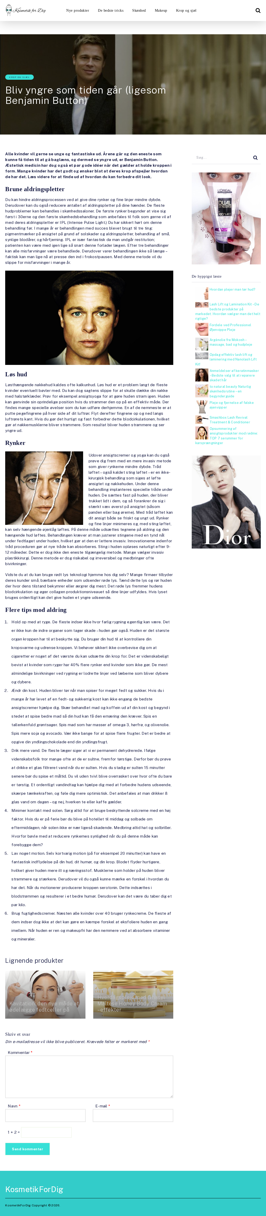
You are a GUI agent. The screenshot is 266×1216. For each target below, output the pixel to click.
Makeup (161, 10)
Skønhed (139, 10)
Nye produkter (77, 10)
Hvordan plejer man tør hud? (233, 289)
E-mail (102, 1106)
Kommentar (20, 1052)
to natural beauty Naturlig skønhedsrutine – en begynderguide (230, 391)
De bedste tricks (110, 10)
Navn (14, 1106)
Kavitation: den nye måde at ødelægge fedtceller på (44, 1006)
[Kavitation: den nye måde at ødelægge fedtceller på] (45, 995)
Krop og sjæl (186, 10)
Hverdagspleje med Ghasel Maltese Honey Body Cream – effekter (132, 1003)
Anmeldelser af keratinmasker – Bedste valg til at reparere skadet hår (234, 375)
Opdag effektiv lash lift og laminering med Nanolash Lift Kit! (226, 359)
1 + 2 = (14, 1132)
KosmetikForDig (34, 1189)
